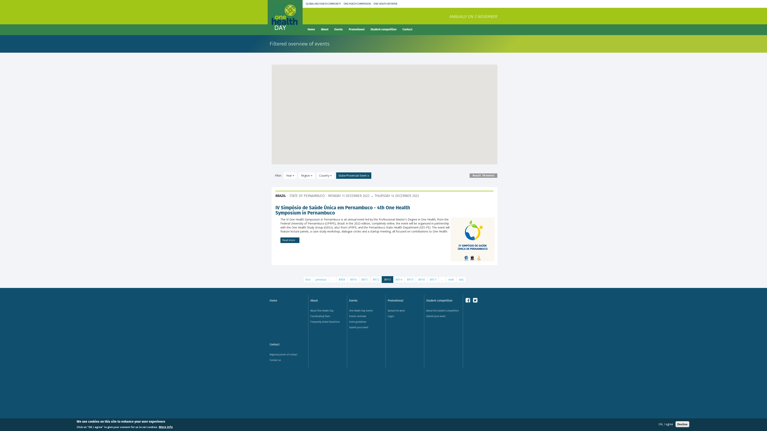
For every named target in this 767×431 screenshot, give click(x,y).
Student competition (383, 29)
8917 (433, 279)
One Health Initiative (385, 4)
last (461, 279)
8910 (353, 279)
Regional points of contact (283, 354)
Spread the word (396, 310)
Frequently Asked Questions (325, 321)
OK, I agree (666, 424)
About (324, 29)
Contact (407, 29)
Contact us (275, 360)
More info (166, 427)
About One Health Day (322, 310)
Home (311, 29)
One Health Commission (357, 4)
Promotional (357, 29)
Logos (391, 316)
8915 (410, 279)
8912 (376, 279)
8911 (365, 279)
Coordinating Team (320, 316)
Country (324, 175)
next (451, 279)
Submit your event (358, 327)
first (308, 279)
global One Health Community (323, 4)
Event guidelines (357, 321)
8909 (342, 279)
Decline (682, 424)
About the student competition (442, 310)
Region (306, 175)
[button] (306, 90)
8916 (421, 279)
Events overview (357, 316)
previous (321, 279)
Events (338, 29)
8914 (399, 279)
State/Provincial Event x (354, 175)
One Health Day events (361, 310)
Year (289, 175)
